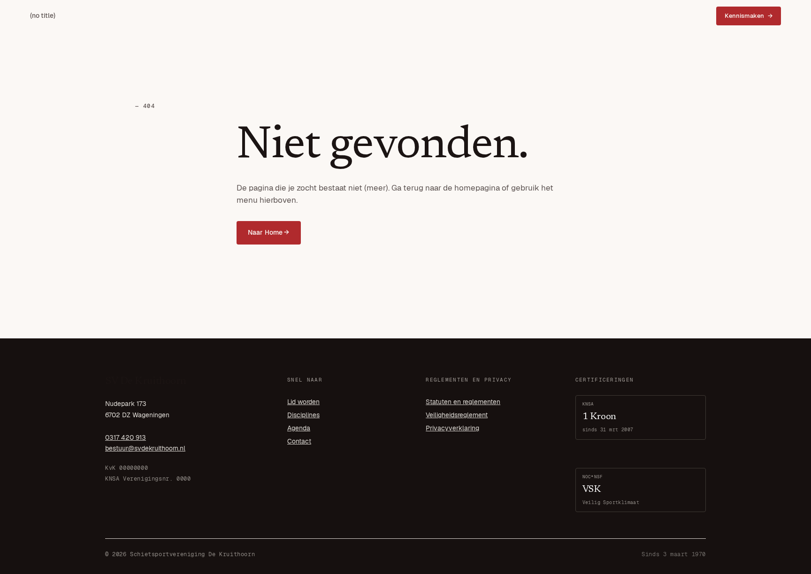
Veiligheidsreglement (457, 415)
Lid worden (303, 402)
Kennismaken (744, 16)
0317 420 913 (125, 437)
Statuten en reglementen (463, 402)
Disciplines (303, 415)
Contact (299, 441)
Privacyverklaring (452, 428)
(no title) (42, 15)
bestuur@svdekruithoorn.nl (145, 448)
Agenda (298, 428)
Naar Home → (269, 232)
